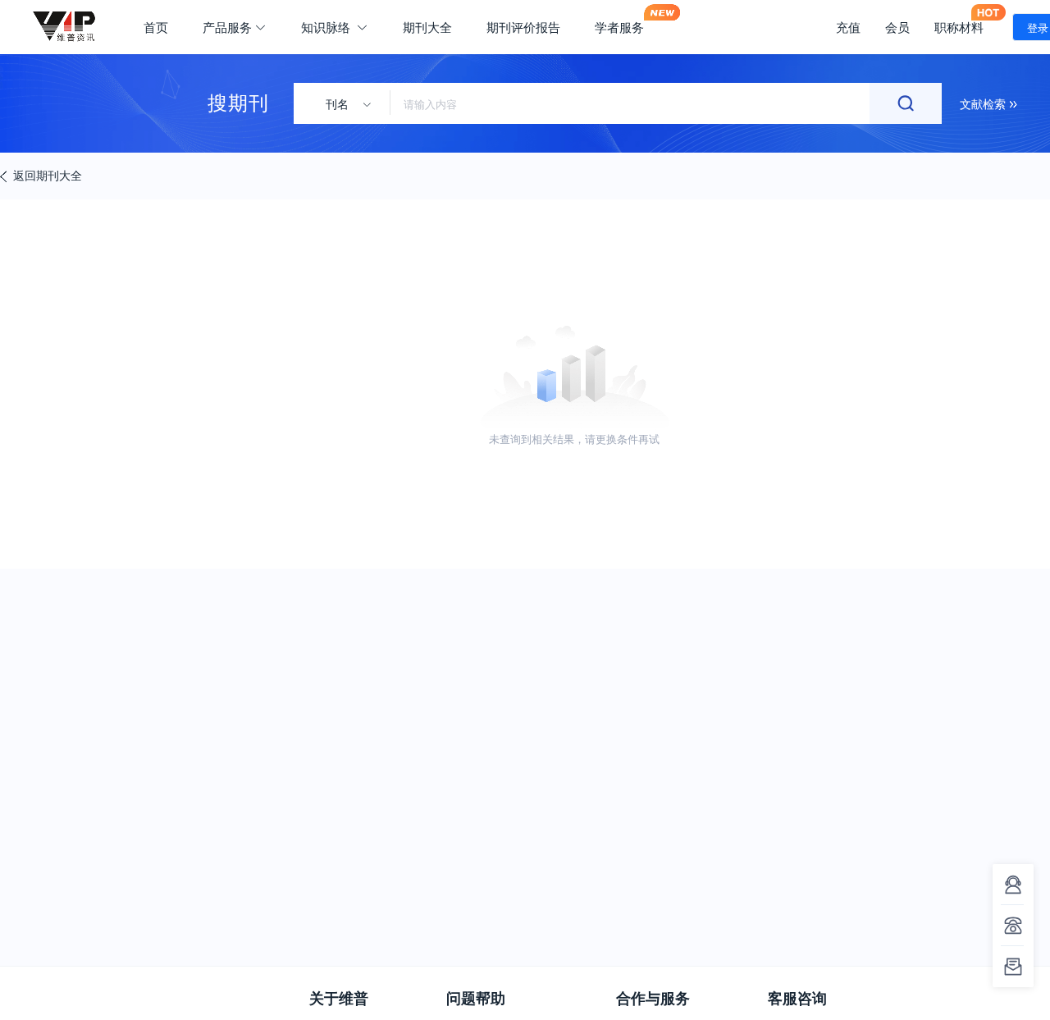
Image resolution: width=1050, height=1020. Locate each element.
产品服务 (227, 27)
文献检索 (984, 103)
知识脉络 (327, 27)
